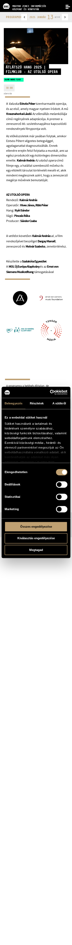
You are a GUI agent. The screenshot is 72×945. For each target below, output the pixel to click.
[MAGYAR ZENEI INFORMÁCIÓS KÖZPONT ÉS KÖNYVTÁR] (23, 1)
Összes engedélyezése (36, 526)
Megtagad (36, 550)
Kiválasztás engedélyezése (36, 538)
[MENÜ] (65, 6)
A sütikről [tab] (59, 403)
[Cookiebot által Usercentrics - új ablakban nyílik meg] (50, 392)
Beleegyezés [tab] (13, 403)
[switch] (61, 484)
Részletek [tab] (37, 403)
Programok (14, 17)
